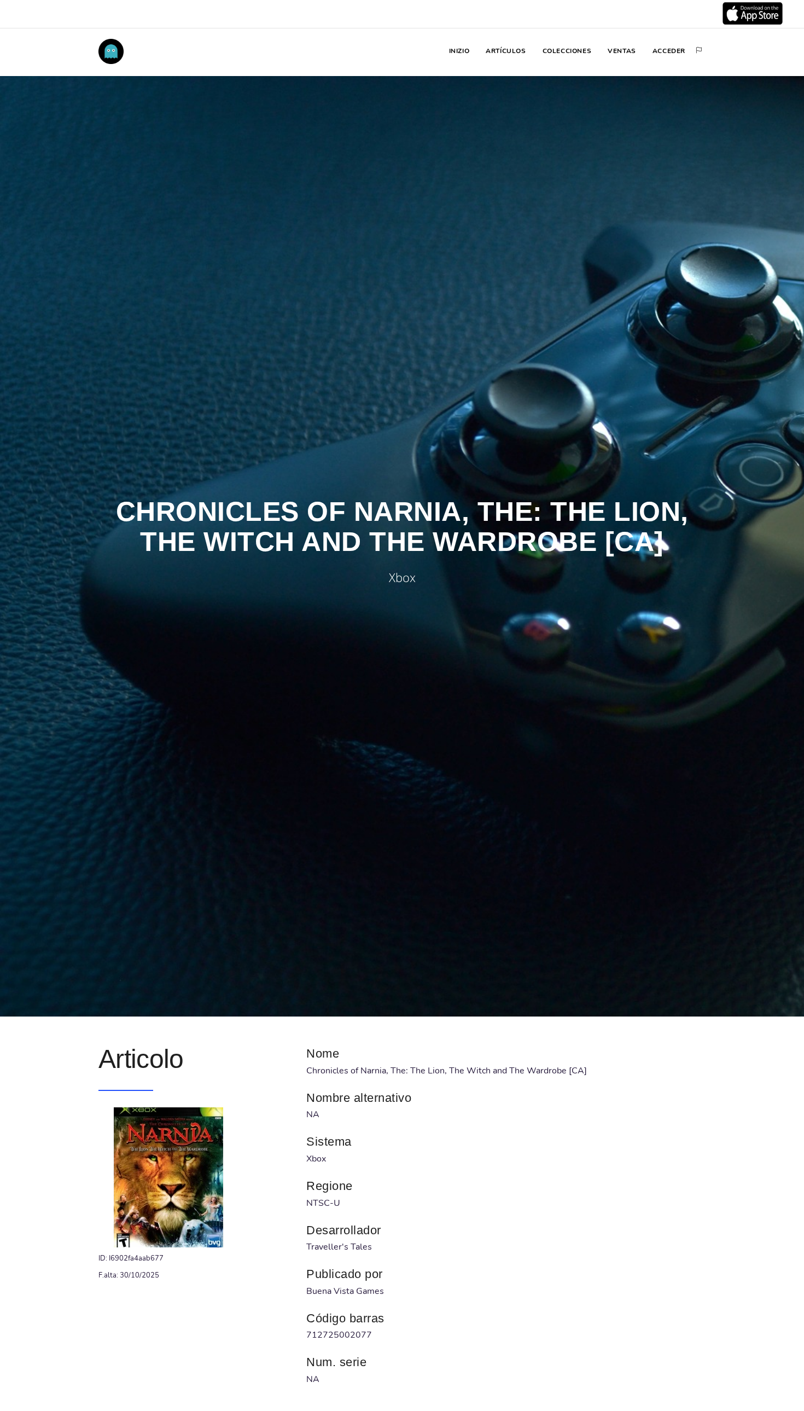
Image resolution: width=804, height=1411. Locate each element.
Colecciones (567, 51)
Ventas (622, 51)
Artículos (506, 51)
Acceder (668, 51)
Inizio (459, 51)
